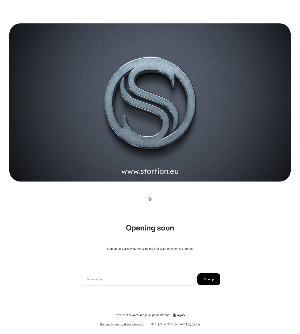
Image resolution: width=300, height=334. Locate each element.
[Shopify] (178, 315)
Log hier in (193, 324)
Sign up (209, 279)
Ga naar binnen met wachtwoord (121, 324)
